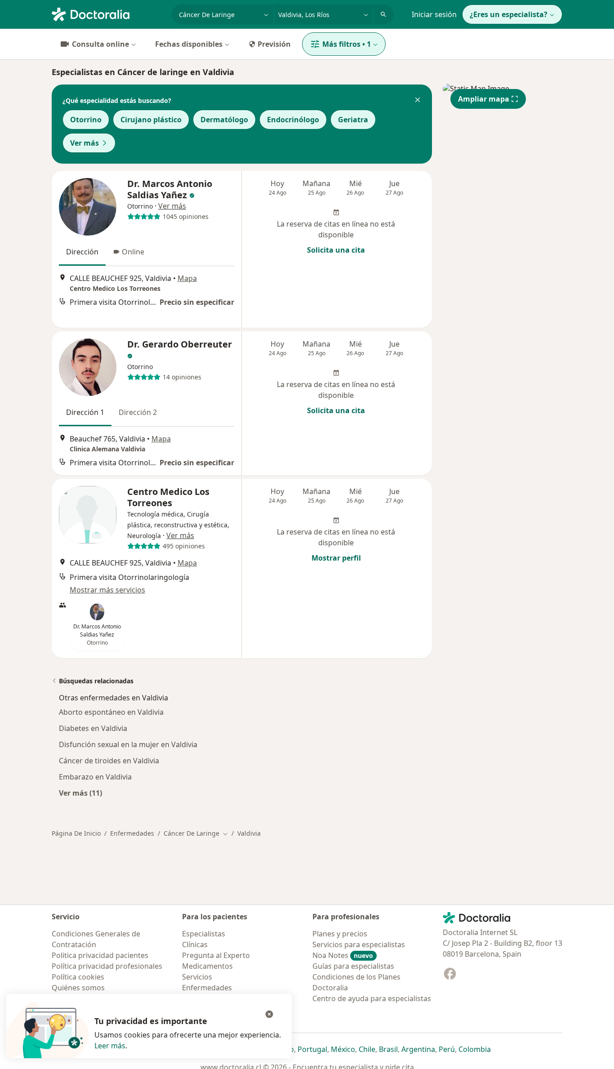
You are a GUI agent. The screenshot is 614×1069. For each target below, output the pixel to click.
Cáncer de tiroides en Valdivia (109, 761)
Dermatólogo (224, 120)
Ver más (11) (80, 793)
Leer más (109, 1046)
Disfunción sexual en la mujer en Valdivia (128, 744)
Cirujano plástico (151, 120)
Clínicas (195, 944)
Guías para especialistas (353, 966)
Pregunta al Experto (216, 955)
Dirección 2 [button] (138, 412)
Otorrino (86, 120)
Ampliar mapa (483, 99)
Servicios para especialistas (358, 944)
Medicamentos (207, 966)
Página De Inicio (76, 833)
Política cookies (78, 977)
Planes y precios (339, 934)
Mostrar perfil (336, 558)
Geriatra (353, 120)
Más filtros (346, 44)
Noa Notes (342, 955)
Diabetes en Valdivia (93, 728)
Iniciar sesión (434, 14)
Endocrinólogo (293, 120)
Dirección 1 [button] (85, 412)
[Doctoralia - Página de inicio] (108, 13)
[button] (417, 100)
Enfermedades (132, 833)
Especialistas (203, 934)
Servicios (197, 977)
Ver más (84, 143)
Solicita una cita (336, 250)
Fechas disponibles (188, 44)
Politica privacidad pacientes (100, 955)
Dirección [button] (82, 252)
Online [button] (133, 252)
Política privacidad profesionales (107, 966)
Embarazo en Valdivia (95, 777)
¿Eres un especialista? (508, 14)
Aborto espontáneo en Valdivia (111, 712)
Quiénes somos (78, 988)
